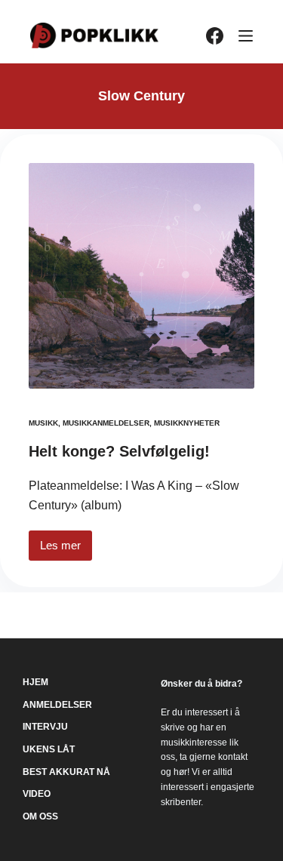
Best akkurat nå (66, 772)
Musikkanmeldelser (106, 423)
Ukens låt (49, 749)
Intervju (45, 726)
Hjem (35, 682)
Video (37, 794)
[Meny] (245, 36)
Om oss (40, 816)
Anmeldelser (57, 705)
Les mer (66, 550)
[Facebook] (214, 36)
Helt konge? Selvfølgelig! (119, 451)
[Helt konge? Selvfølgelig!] (141, 276)
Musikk (43, 423)
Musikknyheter (187, 423)
